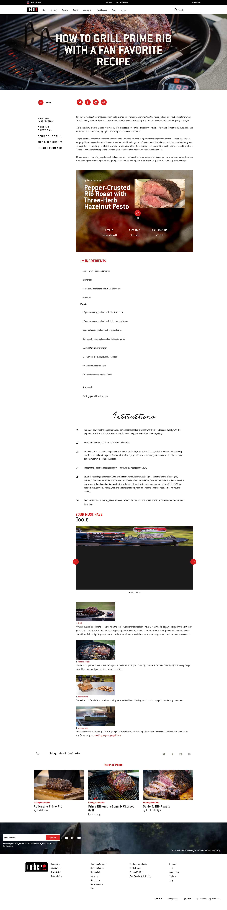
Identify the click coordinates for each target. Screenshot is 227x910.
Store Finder (196, 3)
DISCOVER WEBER (122, 3)
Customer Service (97, 868)
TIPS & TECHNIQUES (50, 142)
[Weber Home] (32, 9)
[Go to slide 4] (137, 592)
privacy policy (215, 850)
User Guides (95, 880)
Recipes (172, 876)
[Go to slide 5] (139, 592)
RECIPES (109, 3)
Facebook (66, 837)
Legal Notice (56, 872)
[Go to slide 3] (134, 592)
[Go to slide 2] (132, 592)
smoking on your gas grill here (108, 735)
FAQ (92, 888)
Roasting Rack (84, 661)
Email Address (9, 838)
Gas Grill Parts (135, 868)
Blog (171, 880)
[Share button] (138, 213)
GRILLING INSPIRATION (46, 120)
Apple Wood (83, 696)
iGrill (80, 623)
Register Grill (95, 872)
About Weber (56, 868)
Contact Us (158, 899)
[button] (47, 10)
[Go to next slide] (193, 562)
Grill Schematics (97, 884)
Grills (171, 868)
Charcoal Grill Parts (137, 872)
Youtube (79, 837)
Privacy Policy (42, 843)
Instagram (72, 837)
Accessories (174, 872)
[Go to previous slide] (76, 562)
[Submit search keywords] (175, 9)
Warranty (94, 876)
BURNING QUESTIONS (45, 129)
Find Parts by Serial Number (140, 876)
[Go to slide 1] (129, 592)
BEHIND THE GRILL (49, 136)
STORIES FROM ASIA (50, 148)
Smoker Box (83, 728)
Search (180, 10)
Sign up (53, 837)
